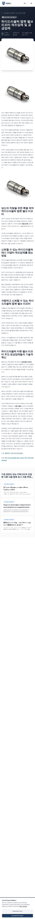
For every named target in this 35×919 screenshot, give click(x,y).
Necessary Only (17, 911)
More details (23, 906)
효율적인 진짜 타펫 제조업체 (14, 453)
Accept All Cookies (17, 915)
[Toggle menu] (31, 3)
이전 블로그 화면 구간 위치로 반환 (14, 13)
